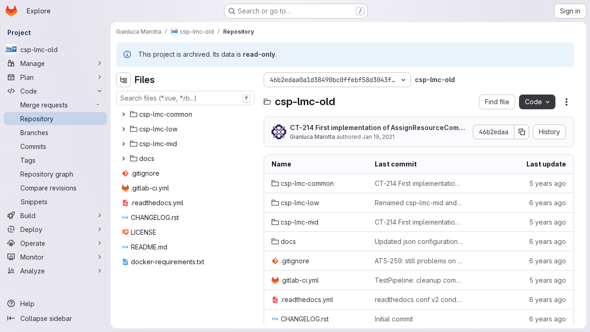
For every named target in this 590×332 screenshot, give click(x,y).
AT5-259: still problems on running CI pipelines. (419, 261)
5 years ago (547, 183)
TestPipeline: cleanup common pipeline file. (419, 280)
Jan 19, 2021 (378, 136)
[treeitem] (186, 114)
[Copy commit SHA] (521, 132)
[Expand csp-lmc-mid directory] (123, 143)
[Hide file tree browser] (123, 79)
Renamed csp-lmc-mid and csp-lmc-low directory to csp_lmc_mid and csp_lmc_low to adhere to (419, 203)
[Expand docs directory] (123, 158)
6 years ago (547, 203)
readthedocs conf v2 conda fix (419, 299)
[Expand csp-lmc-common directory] (123, 114)
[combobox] (185, 98)
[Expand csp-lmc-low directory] (123, 129)
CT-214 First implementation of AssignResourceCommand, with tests (379, 128)
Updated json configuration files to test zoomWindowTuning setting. (419, 241)
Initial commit (394, 319)
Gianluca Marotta (312, 136)
